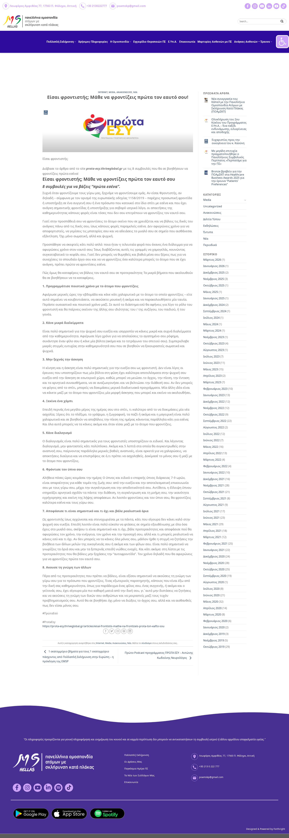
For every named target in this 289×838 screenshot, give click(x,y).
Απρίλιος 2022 (212, 453)
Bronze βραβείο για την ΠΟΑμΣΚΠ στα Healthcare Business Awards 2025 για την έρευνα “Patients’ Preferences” (227, 178)
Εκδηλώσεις (211, 226)
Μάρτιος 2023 (212, 382)
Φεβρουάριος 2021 (215, 543)
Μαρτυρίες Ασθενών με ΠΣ (215, 41)
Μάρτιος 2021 (212, 537)
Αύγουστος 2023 (213, 350)
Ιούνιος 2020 (211, 595)
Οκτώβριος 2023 (213, 343)
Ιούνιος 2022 (211, 440)
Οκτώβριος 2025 (213, 285)
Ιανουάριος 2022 (214, 472)
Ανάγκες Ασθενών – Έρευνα (252, 41)
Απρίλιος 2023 (212, 376)
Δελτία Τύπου (211, 219)
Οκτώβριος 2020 (213, 569)
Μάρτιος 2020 (212, 614)
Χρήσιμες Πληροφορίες (93, 41)
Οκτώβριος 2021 (213, 492)
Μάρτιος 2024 (212, 330)
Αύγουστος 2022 (213, 427)
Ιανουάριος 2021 (214, 550)
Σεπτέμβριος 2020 (214, 576)
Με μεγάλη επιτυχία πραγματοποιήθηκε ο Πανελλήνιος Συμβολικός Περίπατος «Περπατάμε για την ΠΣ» (229, 157)
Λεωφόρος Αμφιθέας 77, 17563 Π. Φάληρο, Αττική (43, 6)
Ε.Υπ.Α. (172, 41)
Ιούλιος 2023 (211, 356)
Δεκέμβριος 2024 (214, 305)
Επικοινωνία (187, 41)
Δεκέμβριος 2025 (214, 272)
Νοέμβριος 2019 (213, 640)
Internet (102, 92)
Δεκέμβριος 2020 (214, 556)
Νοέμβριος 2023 (213, 337)
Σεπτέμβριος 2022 (214, 421)
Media (112, 92)
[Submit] (282, 21)
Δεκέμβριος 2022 (214, 401)
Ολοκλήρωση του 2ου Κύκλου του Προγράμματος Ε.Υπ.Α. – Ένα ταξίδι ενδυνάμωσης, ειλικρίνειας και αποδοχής (229, 126)
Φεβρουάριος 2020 (215, 621)
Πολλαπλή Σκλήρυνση (60, 41)
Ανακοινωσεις (124, 92)
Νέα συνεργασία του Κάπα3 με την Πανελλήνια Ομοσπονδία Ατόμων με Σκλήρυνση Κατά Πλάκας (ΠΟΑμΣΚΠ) (228, 105)
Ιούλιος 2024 (211, 318)
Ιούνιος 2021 (211, 517)
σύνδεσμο (146, 643)
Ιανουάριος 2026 (214, 266)
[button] (282, 41)
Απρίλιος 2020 (212, 608)
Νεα (135, 92)
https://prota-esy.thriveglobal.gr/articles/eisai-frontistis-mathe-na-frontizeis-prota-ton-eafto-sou (103, 626)
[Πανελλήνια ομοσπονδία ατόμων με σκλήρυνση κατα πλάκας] (31, 21)
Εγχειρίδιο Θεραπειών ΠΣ (149, 41)
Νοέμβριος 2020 (213, 563)
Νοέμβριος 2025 (213, 279)
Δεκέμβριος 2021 (214, 479)
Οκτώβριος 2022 (213, 414)
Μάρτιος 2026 (212, 259)
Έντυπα (208, 232)
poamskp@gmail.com (131, 6)
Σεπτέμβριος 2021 (214, 498)
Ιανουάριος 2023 (214, 395)
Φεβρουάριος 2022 (215, 466)
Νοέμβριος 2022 (213, 408)
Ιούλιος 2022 (211, 434)
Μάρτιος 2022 (212, 459)
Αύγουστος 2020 (213, 582)
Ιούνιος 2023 (211, 363)
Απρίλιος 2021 (212, 531)
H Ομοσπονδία (119, 41)
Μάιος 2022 (210, 447)
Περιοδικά (210, 245)
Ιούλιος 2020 (211, 589)
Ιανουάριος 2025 (214, 298)
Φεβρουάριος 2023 (215, 389)
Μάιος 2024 (210, 324)
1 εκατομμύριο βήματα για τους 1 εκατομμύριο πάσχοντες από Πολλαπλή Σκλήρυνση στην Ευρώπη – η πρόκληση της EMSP (78, 656)
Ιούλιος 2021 (211, 511)
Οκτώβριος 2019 (213, 647)
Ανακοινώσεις (119, 643)
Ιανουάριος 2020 (214, 627)
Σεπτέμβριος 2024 (214, 311)
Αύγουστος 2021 (213, 505)
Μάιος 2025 (210, 292)
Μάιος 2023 (210, 369)
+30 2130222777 (97, 6)
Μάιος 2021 (210, 524)
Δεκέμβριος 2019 (214, 634)
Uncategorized (212, 206)
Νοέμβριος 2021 (213, 485)
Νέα (129, 643)
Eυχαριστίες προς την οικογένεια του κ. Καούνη (228, 141)
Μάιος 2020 (210, 601)
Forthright (279, 828)
